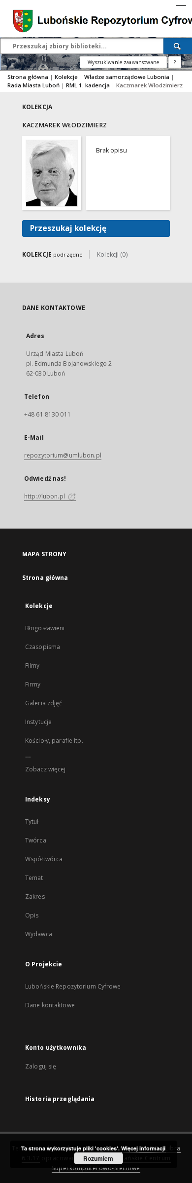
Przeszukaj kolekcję (68, 228)
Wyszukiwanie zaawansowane (123, 62)
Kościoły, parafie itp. (54, 740)
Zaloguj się (41, 1066)
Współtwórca (44, 859)
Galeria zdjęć (44, 703)
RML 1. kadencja (88, 85)
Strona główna (27, 76)
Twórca (35, 840)
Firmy (33, 684)
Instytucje (38, 722)
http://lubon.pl (45, 496)
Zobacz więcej (45, 769)
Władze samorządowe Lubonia (127, 76)
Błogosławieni (45, 628)
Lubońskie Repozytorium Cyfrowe (73, 986)
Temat (34, 878)
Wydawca (38, 934)
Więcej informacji (143, 1148)
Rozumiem (98, 1158)
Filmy (32, 665)
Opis (31, 915)
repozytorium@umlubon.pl (62, 455)
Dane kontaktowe (50, 1005)
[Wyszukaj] (177, 46)
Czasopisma (42, 647)
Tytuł (32, 821)
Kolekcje (67, 76)
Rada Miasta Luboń (34, 85)
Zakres (35, 896)
